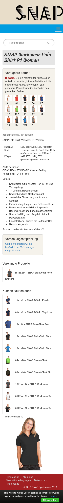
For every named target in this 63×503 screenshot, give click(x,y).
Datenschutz (40, 480)
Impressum (13, 477)
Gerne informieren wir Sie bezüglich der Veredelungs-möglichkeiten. (19, 247)
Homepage (13, 483)
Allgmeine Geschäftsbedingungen (19, 478)
